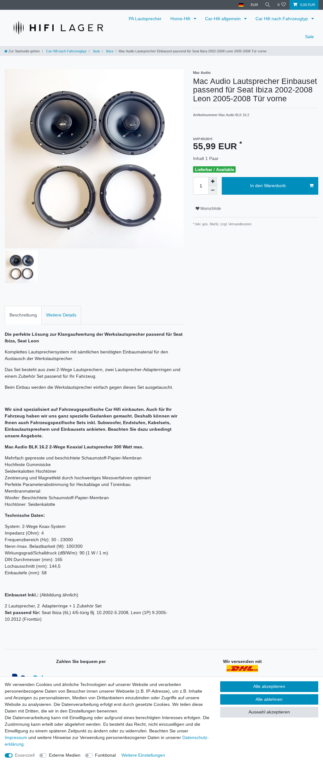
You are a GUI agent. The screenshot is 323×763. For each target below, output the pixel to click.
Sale (309, 36)
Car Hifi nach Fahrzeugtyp (282, 18)
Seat (96, 51)
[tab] (23, 315)
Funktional (105, 755)
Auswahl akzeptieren (269, 711)
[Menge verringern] (212, 190)
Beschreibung (23, 314)
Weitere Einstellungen (143, 755)
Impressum (16, 737)
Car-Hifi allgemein (223, 18)
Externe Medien (64, 755)
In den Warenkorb (268, 185)
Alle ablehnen (269, 699)
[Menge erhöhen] (212, 181)
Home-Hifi (180, 18)
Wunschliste (210, 208)
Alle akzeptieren (269, 686)
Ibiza (109, 51)
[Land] (241, 5)
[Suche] (267, 5)
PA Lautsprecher (145, 18)
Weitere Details (61, 314)
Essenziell (25, 755)
